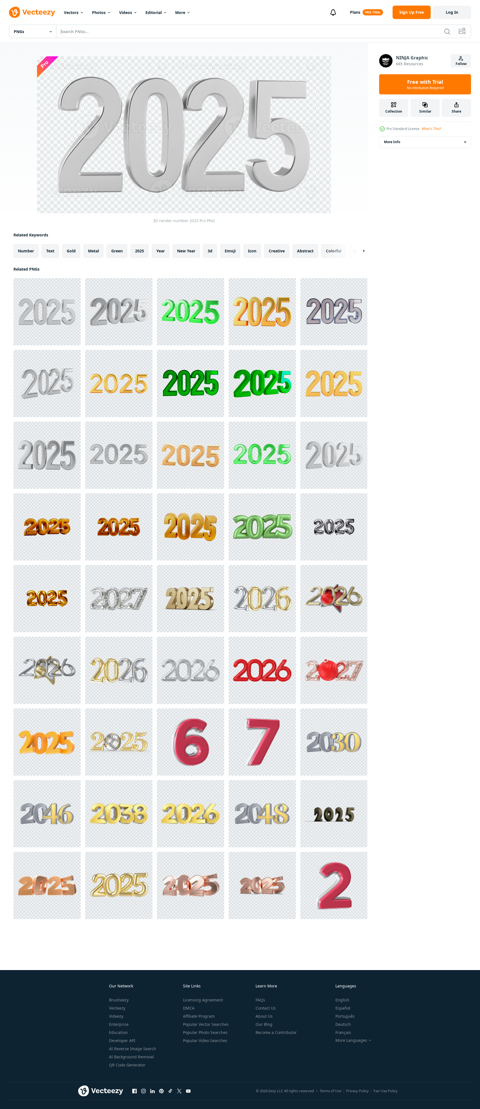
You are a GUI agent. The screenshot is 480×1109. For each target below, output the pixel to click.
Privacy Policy (357, 1090)
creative (277, 251)
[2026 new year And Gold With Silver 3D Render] (118, 670)
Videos (125, 12)
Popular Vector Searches (206, 1024)
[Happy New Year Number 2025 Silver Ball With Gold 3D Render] (118, 742)
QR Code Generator (127, 1065)
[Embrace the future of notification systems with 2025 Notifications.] (190, 383)
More (180, 12)
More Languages (351, 1040)
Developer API (122, 1040)
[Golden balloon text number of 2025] (47, 598)
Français (343, 1032)
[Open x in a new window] (179, 1091)
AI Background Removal (131, 1056)
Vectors (71, 12)
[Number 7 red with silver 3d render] (262, 742)
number (26, 251)
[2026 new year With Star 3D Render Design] (333, 598)
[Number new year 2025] (333, 455)
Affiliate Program (199, 1016)
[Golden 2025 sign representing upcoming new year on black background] (333, 813)
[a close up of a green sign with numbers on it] (262, 383)
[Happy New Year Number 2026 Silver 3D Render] (190, 670)
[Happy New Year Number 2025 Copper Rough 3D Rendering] (190, 885)
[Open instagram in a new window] (143, 1091)
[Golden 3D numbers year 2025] (333, 383)
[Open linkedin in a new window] (152, 1091)
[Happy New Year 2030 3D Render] (333, 742)
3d (210, 251)
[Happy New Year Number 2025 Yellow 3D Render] (47, 742)
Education (118, 1032)
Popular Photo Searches (205, 1032)
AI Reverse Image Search (132, 1048)
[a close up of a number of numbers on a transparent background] (47, 383)
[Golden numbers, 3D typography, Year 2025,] (118, 383)
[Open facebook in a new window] (134, 1091)
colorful (333, 251)
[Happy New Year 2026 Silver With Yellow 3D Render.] (190, 813)
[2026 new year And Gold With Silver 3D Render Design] (262, 598)
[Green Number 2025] (262, 455)
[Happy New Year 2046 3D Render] (47, 813)
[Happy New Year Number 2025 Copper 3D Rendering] (262, 885)
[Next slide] (359, 251)
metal (93, 251)
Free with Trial (425, 84)
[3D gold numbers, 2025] (190, 455)
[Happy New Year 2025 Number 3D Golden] (118, 885)
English (342, 1000)
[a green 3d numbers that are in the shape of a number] (190, 311)
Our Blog (264, 1024)
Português (345, 1016)
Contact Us (266, 1008)
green (117, 251)
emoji (230, 251)
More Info (392, 142)
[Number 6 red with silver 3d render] (190, 742)
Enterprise (119, 1024)
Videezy (116, 1016)
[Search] (447, 31)
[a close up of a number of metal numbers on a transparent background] (333, 311)
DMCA (188, 1008)
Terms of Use (330, 1090)
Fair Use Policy (386, 1090)
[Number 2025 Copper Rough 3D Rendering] (47, 885)
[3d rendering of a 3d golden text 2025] (118, 527)
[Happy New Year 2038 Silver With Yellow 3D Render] (118, 813)
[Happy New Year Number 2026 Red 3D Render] (262, 670)
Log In (452, 12)
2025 (139, 251)
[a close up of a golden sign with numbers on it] (262, 311)
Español (342, 1008)
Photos (99, 12)
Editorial (153, 12)
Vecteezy (117, 1008)
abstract (305, 251)
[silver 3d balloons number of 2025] (333, 527)
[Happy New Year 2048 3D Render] (262, 813)
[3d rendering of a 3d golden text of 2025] (47, 527)
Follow (461, 63)
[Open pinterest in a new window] (161, 1091)
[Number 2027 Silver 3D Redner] (118, 598)
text (50, 251)
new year (186, 251)
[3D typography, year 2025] (47, 455)
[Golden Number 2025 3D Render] (190, 598)
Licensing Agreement (203, 1000)
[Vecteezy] (32, 12)
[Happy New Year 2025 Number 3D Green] (262, 527)
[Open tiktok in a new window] (170, 1091)
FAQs (260, 1000)
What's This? (431, 128)
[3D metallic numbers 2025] (118, 455)
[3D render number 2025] (47, 311)
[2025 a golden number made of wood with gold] (190, 527)
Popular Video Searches (205, 1040)
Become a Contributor (276, 1032)
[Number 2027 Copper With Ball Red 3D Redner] (333, 670)
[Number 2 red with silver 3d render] (333, 885)
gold (71, 251)
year (160, 251)
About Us (264, 1016)
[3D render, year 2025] (118, 311)
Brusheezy (119, 1000)
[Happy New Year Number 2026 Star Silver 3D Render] (47, 670)
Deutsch (343, 1024)
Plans (355, 12)
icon (252, 251)
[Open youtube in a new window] (188, 1091)
